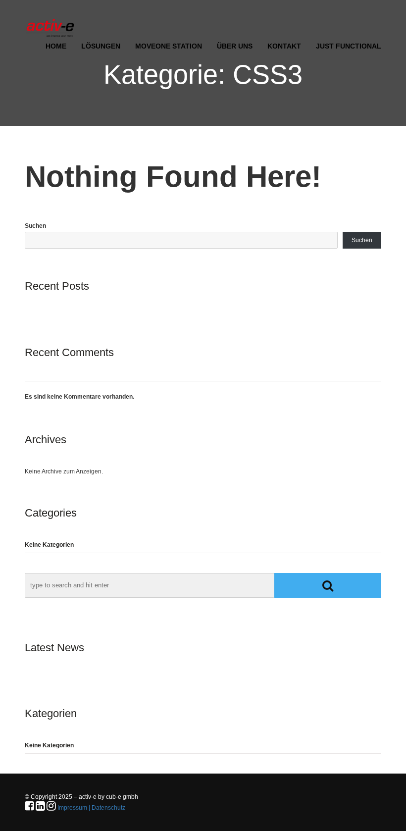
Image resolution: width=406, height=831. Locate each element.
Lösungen (100, 46)
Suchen (35, 225)
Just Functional (348, 46)
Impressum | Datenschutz (91, 807)
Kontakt (284, 46)
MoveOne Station (168, 46)
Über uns (235, 46)
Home (56, 46)
